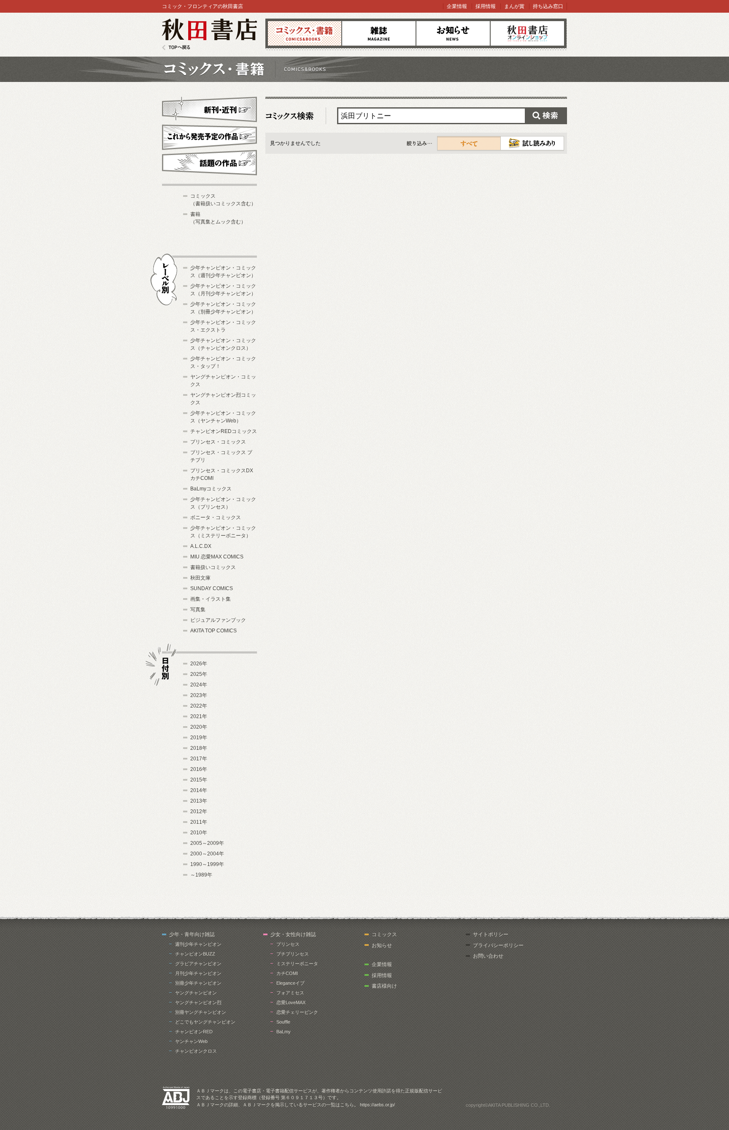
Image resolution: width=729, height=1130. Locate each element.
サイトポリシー (490, 934)
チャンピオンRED (194, 1031)
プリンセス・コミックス (218, 442)
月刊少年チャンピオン (198, 973)
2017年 (198, 759)
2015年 (198, 780)
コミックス (304, 33)
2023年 (198, 695)
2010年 (198, 833)
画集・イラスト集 (210, 599)
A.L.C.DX (200, 546)
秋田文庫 (200, 578)
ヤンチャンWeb (191, 1041)
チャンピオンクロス (196, 1051)
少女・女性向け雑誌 (293, 934)
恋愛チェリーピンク (297, 1012)
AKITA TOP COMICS (213, 631)
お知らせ (453, 33)
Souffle (283, 1021)
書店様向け (384, 986)
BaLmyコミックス (211, 489)
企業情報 (457, 6)
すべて (469, 143)
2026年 (198, 664)
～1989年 (201, 875)
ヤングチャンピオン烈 (198, 1002)
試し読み (532, 143)
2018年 (198, 748)
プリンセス (288, 944)
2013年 (198, 801)
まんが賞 (514, 6)
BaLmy (283, 1031)
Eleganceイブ (290, 983)
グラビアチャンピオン (198, 963)
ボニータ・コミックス (215, 517)
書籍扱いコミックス (213, 567)
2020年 (198, 727)
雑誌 (379, 33)
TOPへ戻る (176, 47)
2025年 (198, 674)
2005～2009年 (207, 843)
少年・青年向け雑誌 (192, 934)
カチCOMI (287, 973)
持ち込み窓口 (548, 6)
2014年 (198, 790)
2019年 (198, 738)
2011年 (198, 822)
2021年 (198, 716)
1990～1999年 (207, 864)
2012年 (198, 811)
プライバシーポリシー (498, 945)
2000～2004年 (207, 854)
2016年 (198, 769)
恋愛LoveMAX (290, 1002)
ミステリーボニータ (297, 963)
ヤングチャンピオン (196, 992)
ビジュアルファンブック (218, 620)
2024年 (198, 685)
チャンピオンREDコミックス (223, 431)
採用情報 (485, 6)
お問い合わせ (488, 956)
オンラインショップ (527, 33)
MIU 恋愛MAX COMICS (216, 557)
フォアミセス (290, 992)
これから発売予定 (209, 136)
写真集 (197, 610)
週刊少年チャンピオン (198, 944)
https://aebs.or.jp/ (377, 1104)
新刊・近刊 (209, 108)
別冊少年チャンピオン (198, 983)
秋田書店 (209, 34)
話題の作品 (209, 162)
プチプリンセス (292, 953)
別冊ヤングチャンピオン (200, 1012)
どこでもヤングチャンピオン (205, 1021)
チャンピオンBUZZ (195, 953)
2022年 (198, 706)
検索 (546, 115)
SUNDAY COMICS (211, 588)
